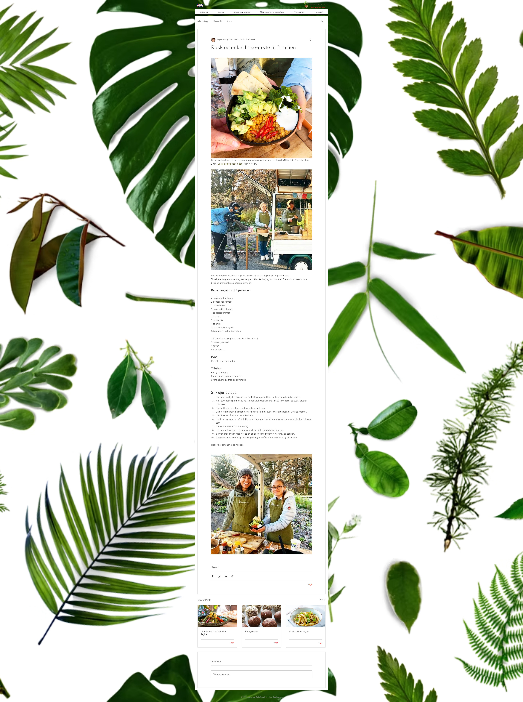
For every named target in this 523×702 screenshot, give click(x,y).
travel (229, 21)
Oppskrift (217, 21)
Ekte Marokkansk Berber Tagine (214, 633)
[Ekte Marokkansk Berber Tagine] (217, 616)
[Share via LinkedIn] (225, 576)
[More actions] (310, 39)
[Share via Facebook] (212, 576)
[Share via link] (232, 576)
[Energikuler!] (261, 616)
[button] (299, 12)
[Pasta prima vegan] (305, 616)
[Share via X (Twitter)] (219, 576)
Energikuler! (251, 631)
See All (323, 600)
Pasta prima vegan (299, 631)
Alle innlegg (202, 21)
